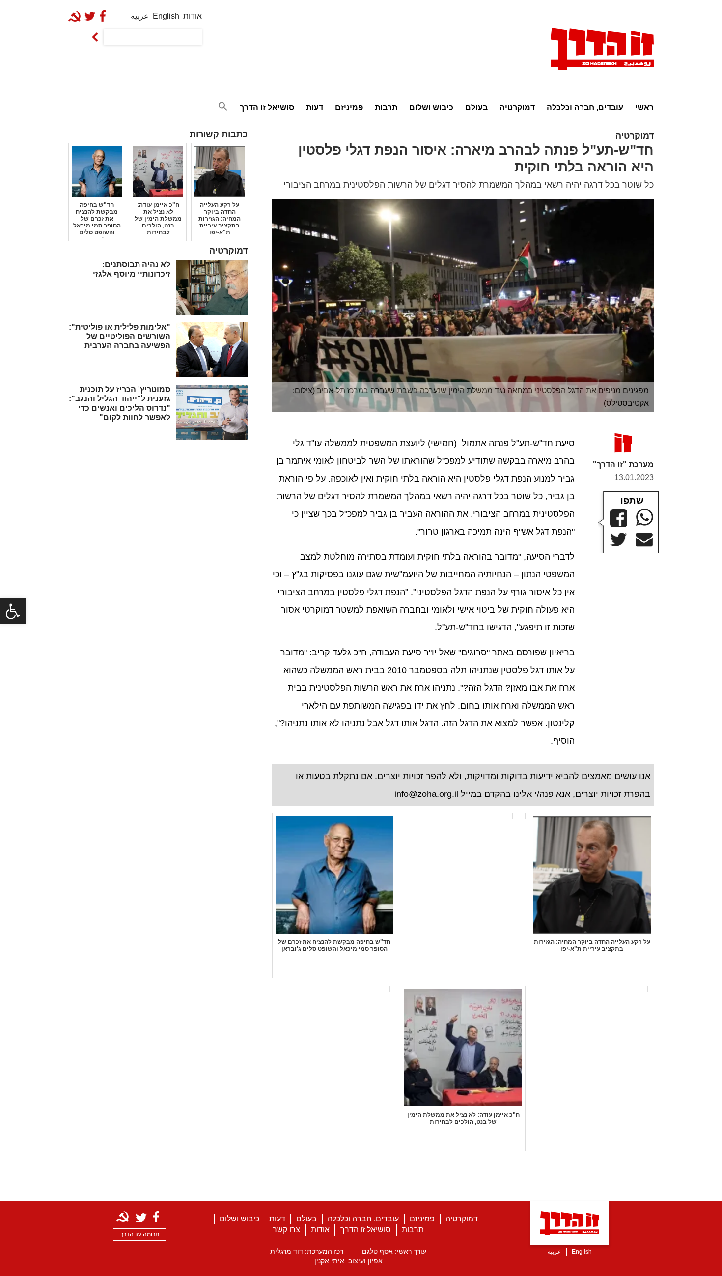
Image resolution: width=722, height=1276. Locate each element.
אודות (192, 16)
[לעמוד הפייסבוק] (105, 16)
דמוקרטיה (517, 107)
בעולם (476, 107)
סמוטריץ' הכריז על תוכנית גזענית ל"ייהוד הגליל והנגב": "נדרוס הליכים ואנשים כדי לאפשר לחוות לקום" (119, 403)
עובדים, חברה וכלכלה (585, 107)
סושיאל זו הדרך (267, 107)
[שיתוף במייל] (644, 540)
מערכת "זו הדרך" (623, 464)
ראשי (644, 107)
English (166, 16)
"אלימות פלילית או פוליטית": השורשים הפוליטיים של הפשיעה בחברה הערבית (119, 336)
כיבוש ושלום (431, 107)
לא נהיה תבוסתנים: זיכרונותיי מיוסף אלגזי (131, 269)
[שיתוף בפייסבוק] (618, 518)
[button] (13, 611)
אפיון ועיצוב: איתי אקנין (348, 1261)
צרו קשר (286, 1229)
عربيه (140, 16)
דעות (314, 107)
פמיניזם (349, 107)
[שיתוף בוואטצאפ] (644, 517)
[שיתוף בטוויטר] (618, 539)
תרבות (386, 107)
